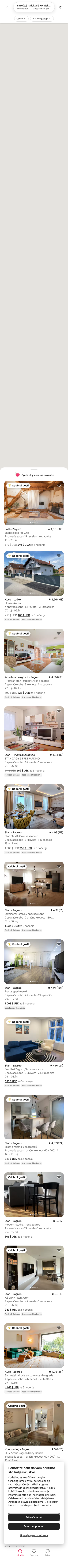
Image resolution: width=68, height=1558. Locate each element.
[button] (23, 544)
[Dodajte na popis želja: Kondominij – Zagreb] (59, 1405)
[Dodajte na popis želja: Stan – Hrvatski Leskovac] (59, 711)
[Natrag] (7, 7)
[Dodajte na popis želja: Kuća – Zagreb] (59, 1327)
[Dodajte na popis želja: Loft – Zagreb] (59, 485)
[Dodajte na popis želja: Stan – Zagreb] (59, 788)
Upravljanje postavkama (34, 1535)
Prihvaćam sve (34, 1517)
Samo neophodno (34, 1526)
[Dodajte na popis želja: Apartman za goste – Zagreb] (59, 633)
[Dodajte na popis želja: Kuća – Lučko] (59, 555)
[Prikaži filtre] (60, 7)
